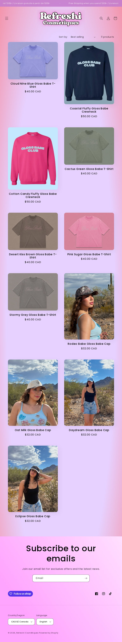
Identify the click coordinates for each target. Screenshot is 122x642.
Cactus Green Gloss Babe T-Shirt (89, 169)
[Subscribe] (85, 578)
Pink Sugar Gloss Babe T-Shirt (89, 254)
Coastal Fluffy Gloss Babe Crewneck (89, 110)
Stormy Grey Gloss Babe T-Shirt (33, 315)
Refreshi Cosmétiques (27, 633)
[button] (6, 18)
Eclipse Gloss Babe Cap (32, 516)
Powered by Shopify (48, 633)
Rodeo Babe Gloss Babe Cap (89, 344)
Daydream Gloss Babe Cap (89, 430)
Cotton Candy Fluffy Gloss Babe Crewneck (33, 195)
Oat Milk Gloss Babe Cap (33, 430)
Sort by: (63, 36)
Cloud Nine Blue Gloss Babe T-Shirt (32, 85)
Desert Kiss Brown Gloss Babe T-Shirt (33, 256)
